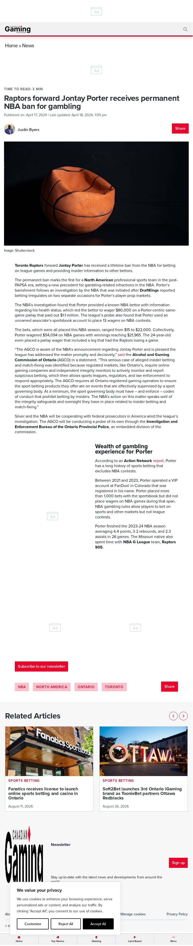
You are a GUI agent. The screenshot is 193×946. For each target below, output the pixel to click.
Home (11, 45)
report (158, 461)
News (28, 45)
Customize (33, 923)
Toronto (114, 687)
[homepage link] (17, 29)
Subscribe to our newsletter (41, 666)
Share (180, 128)
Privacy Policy (177, 914)
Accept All (98, 923)
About (9, 914)
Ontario (86, 687)
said (121, 354)
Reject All (65, 923)
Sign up (178, 863)
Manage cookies (133, 914)
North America (51, 687)
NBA (22, 687)
